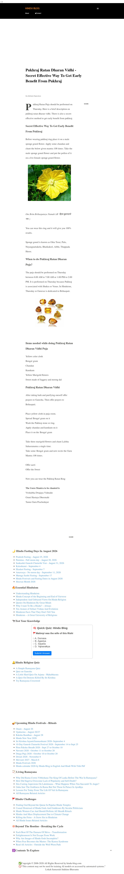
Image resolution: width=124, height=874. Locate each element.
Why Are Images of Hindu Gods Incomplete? (37, 838)
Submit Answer (42, 653)
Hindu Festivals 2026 (26, 762)
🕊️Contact (38, 13)
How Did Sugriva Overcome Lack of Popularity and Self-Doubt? (46, 780)
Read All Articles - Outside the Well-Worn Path (38, 844)
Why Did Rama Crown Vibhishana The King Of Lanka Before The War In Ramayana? (56, 777)
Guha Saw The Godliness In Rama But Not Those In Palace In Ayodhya (49, 787)
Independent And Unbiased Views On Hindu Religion (41, 599)
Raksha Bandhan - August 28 (29, 735)
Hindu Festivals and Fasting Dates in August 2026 (39, 578)
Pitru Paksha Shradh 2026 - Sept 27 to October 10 (39, 747)
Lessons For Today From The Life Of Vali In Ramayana (42, 790)
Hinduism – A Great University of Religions (36, 615)
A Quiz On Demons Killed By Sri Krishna (35, 677)
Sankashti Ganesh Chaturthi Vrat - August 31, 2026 (40, 563)
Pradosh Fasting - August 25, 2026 (32, 556)
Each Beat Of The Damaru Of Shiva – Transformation (41, 832)
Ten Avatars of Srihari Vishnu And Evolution (37, 608)
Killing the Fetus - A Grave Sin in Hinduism (36, 817)
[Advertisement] (62, 35)
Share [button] (86, 104)
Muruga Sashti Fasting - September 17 (34, 575)
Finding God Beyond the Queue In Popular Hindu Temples (43, 804)
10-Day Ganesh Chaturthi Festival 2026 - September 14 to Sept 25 (47, 744)
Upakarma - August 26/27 (28, 731)
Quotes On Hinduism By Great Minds (33, 602)
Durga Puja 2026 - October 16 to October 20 (37, 753)
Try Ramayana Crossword (28, 680)
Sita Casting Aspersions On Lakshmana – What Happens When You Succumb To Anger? (57, 783)
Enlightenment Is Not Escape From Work (35, 835)
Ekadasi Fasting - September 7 (30, 569)
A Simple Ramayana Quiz (28, 668)
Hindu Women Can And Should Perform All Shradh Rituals (44, 811)
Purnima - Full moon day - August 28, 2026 (36, 559)
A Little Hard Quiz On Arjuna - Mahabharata (37, 674)
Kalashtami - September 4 (28, 566)
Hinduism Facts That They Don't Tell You (35, 611)
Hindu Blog (32, 8)
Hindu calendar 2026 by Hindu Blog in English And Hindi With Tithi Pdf (50, 765)
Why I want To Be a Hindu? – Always (33, 605)
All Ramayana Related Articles (30, 793)
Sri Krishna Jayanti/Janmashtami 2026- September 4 (40, 741)
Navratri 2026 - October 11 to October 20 (35, 750)
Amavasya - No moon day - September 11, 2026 (38, 572)
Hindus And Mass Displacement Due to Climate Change (42, 814)
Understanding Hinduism (27, 593)
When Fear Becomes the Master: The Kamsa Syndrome (42, 841)
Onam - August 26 (24, 728)
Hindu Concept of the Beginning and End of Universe (41, 596)
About (27, 13)
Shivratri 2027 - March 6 (27, 759)
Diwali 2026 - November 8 (28, 756)
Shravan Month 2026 (25, 581)
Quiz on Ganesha (24, 671)
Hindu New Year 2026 (26, 738)
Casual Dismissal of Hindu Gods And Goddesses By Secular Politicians (49, 808)
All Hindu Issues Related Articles (31, 820)
